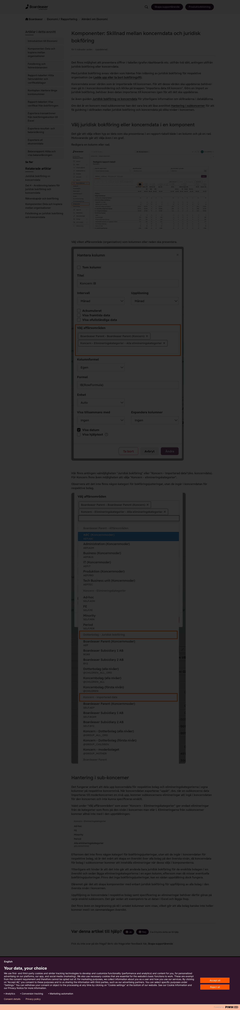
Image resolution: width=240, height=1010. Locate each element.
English (8, 961)
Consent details (12, 999)
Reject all (215, 987)
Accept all (215, 980)
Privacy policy (33, 999)
